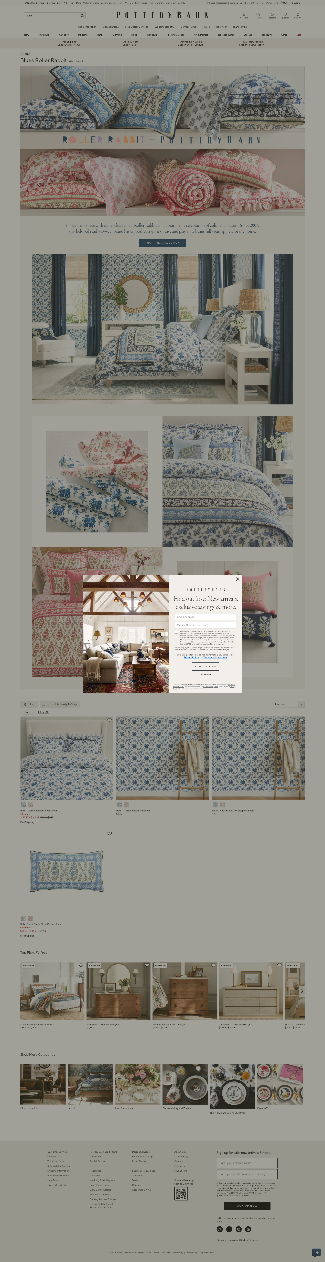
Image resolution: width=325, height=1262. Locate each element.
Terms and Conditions (215, 657)
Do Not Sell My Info (210, 687)
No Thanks (205, 674)
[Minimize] (238, 579)
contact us (219, 644)
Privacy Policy (191, 657)
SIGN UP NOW (205, 666)
